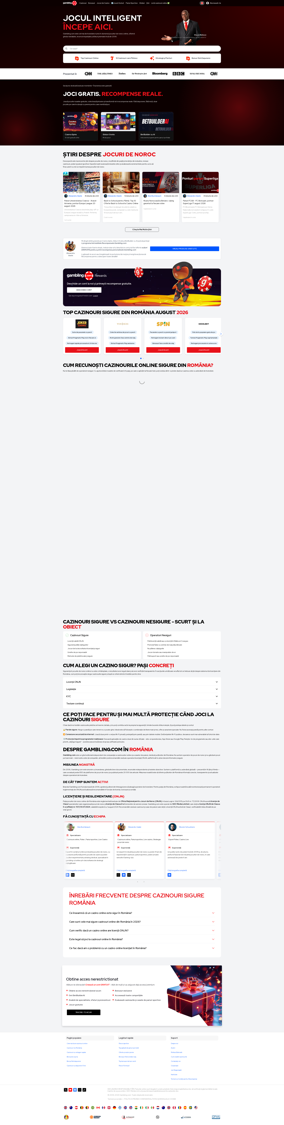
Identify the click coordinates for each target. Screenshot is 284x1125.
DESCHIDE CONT (84, 290)
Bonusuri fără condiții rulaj (127, 1057)
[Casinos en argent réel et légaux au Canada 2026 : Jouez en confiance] (103, 1107)
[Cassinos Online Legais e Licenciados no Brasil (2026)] (92, 1107)
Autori (173, 1048)
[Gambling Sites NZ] (163, 1107)
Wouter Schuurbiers (187, 827)
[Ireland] (141, 1107)
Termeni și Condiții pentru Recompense (184, 1079)
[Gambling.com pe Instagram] (79, 1096)
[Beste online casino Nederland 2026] (158, 1107)
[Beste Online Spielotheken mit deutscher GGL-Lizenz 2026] (114, 1107)
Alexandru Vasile (134, 827)
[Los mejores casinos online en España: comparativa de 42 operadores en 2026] (185, 1107)
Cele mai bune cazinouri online (77, 1043)
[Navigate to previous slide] (137, 882)
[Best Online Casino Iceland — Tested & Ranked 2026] (130, 1107)
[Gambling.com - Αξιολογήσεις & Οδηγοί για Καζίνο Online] (119, 1107)
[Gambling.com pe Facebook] (75, 1096)
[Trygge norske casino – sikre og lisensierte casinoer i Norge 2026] (168, 1107)
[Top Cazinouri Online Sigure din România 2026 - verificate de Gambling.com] (179, 1107)
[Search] (66, 48)
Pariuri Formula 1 (124, 1066)
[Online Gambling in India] (136, 1107)
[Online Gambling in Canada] (98, 1107)
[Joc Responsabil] (128, 1117)
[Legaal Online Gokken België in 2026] (81, 1107)
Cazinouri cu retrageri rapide (76, 1052)
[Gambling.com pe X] (65, 1096)
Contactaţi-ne (175, 1061)
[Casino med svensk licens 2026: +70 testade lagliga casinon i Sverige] (190, 1107)
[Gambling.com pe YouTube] (70, 1096)
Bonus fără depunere (74, 1061)
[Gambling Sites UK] (65, 1107)
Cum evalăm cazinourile (179, 1057)
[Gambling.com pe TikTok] (84, 1096)
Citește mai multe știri (142, 229)
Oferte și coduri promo (126, 1052)
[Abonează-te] (202, 3)
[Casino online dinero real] (174, 1107)
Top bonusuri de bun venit (127, 1061)
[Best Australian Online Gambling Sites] (71, 1107)
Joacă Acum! (82, 350)
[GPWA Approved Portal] (216, 1117)
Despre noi (174, 1043)
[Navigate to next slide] (144, 882)
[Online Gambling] (196, 1107)
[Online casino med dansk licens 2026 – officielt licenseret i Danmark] (109, 1107)
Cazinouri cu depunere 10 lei (76, 1066)
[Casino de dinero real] (152, 1107)
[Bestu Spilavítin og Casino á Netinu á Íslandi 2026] (125, 1107)
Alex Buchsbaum (83, 827)
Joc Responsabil (176, 1070)
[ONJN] (66, 1117)
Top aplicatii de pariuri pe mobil (129, 1048)
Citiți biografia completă (75, 870)
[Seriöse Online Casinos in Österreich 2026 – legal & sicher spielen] (76, 1107)
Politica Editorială (176, 1052)
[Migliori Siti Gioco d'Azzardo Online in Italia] (147, 1107)
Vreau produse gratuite (185, 249)
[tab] (141, 358)
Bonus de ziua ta (72, 1057)
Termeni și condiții (115, 1099)
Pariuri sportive (124, 1043)
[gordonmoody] (95, 1117)
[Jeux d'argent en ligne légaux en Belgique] (87, 1107)
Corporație (174, 1066)
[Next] (221, 334)
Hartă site (174, 1075)
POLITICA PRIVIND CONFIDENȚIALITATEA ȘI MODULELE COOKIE (150, 1099)
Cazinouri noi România (74, 1048)
